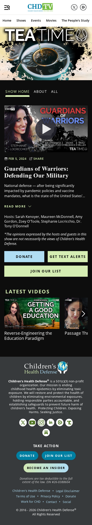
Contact (51, 502)
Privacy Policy (50, 496)
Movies (51, 20)
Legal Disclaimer (68, 491)
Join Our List (46, 271)
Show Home (17, 91)
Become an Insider (46, 468)
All (54, 91)
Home (7, 20)
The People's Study (75, 20)
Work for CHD (30, 502)
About (40, 91)
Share (38, 159)
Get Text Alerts (68, 256)
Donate (24, 256)
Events (36, 20)
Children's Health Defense (31, 491)
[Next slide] (83, 314)
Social (67, 502)
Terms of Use (25, 496)
